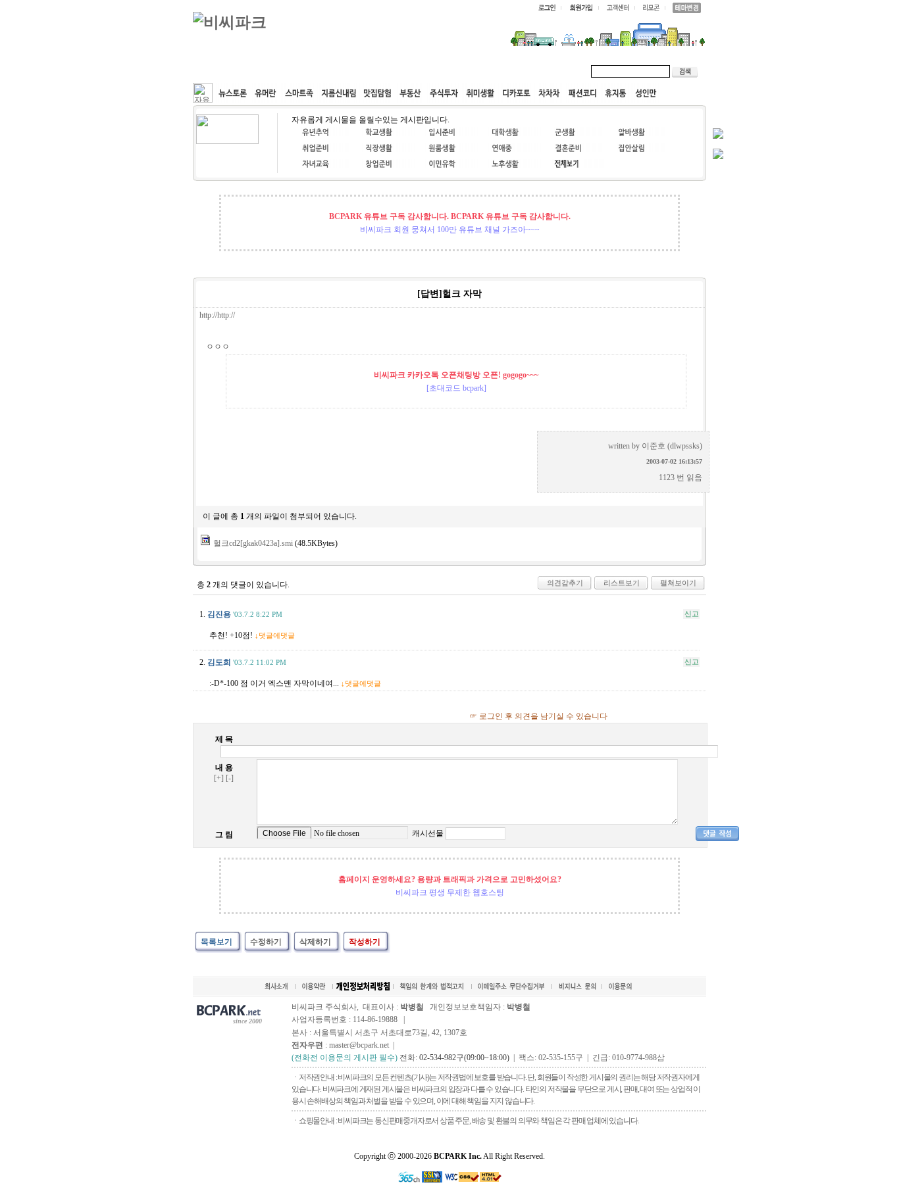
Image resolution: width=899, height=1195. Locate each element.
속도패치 (280, 71)
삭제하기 (315, 941)
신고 (691, 614)
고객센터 (446, 71)
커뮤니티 (224, 71)
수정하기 (266, 941)
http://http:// (217, 315)
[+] (219, 778)
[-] (230, 778)
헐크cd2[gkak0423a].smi (253, 543)
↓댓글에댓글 (275, 635)
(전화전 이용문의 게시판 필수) (345, 1057)
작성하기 (364, 941)
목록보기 (216, 941)
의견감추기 (565, 583)
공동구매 (390, 71)
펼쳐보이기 (678, 583)
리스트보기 (622, 583)
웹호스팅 (335, 71)
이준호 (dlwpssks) (672, 446)
